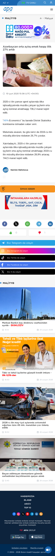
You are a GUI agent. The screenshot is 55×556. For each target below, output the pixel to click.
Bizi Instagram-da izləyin (17, 251)
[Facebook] (14, 514)
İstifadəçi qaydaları (20, 548)
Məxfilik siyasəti (36, 548)
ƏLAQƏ (27, 500)
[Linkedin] (36, 514)
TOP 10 (27, 507)
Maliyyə (49, 18)
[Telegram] (32, 514)
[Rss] (41, 514)
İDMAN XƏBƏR (27, 189)
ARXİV (27, 504)
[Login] (51, 2)
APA (6, 120)
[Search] (44, 3)
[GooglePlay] (18, 537)
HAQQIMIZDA (27, 496)
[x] (23, 514)
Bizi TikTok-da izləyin (16, 258)
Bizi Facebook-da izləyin (17, 265)
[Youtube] (27, 514)
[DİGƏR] (51, 10)
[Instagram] (18, 514)
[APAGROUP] (27, 530)
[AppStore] (37, 537)
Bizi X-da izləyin (14, 272)
